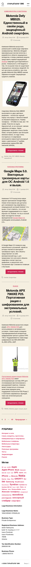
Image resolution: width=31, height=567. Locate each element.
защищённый (8, 158)
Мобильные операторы (10, 444)
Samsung (10, 481)
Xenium (24, 489)
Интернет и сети (8, 433)
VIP (25, 487)
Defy (10, 156)
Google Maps (12, 277)
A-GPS (9, 467)
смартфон (15, 500)
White (9, 489)
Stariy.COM (12, 37)
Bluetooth (23, 470)
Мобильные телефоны (10, 441)
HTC (25, 473)
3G (2, 467)
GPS (16, 472)
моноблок (17, 494)
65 (12, 419)
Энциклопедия (7, 454)
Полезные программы (15, 167)
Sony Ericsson (5, 485)
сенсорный (18, 497)
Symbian (14, 484)
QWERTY (18, 478)
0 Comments (16, 40)
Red (25, 479)
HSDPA (21, 473)
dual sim (4, 473)
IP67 (13, 156)
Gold (12, 473)
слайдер (6, 500)
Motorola (22, 156)
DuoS (8, 473)
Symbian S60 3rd (7, 487)
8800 (5, 467)
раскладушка (6, 498)
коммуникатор (6, 495)
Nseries (4, 479)
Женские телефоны (11, 491)
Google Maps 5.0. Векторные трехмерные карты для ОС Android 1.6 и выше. (15, 178)
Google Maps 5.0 (19, 218)
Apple (14, 466)
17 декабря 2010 (24, 189)
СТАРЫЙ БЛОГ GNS (15, 4)
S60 (3, 481)
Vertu (22, 487)
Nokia (22, 475)
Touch (14, 487)
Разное (15, 286)
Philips (8, 479)
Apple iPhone (8, 469)
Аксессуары (6, 446)
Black (17, 469)
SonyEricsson (19, 482)
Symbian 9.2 (23, 485)
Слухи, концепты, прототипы (13, 436)
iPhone (5, 475)
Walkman (4, 489)
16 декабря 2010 (24, 316)
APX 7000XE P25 (13, 327)
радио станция (18, 409)
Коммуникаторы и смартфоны (15, 11)
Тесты (4, 452)
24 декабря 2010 (24, 37)
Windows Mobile (16, 489)
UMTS (17, 487)
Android (4, 61)
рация (25, 409)
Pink (12, 479)
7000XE (6, 409)
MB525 (17, 156)
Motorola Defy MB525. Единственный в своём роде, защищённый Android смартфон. (15, 24)
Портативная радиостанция (12, 376)
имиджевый (24, 492)
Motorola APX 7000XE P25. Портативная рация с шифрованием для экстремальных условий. (15, 300)
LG (9, 476)
